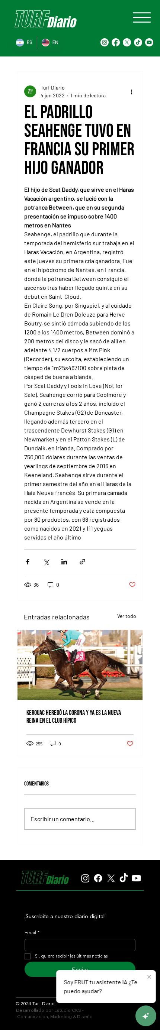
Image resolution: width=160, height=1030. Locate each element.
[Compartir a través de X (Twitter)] (45, 561)
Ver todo (126, 616)
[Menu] (142, 17)
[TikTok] (138, 42)
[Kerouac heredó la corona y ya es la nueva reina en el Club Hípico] (80, 665)
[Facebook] (116, 42)
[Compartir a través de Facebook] (27, 561)
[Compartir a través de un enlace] (82, 561)
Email (32, 933)
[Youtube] (149, 42)
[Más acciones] (131, 91)
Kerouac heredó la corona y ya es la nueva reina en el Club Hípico (73, 717)
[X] (127, 42)
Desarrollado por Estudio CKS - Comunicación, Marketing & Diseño (54, 1013)
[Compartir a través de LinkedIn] (64, 561)
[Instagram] (104, 42)
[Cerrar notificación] (149, 977)
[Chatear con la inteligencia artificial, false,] (145, 1015)
